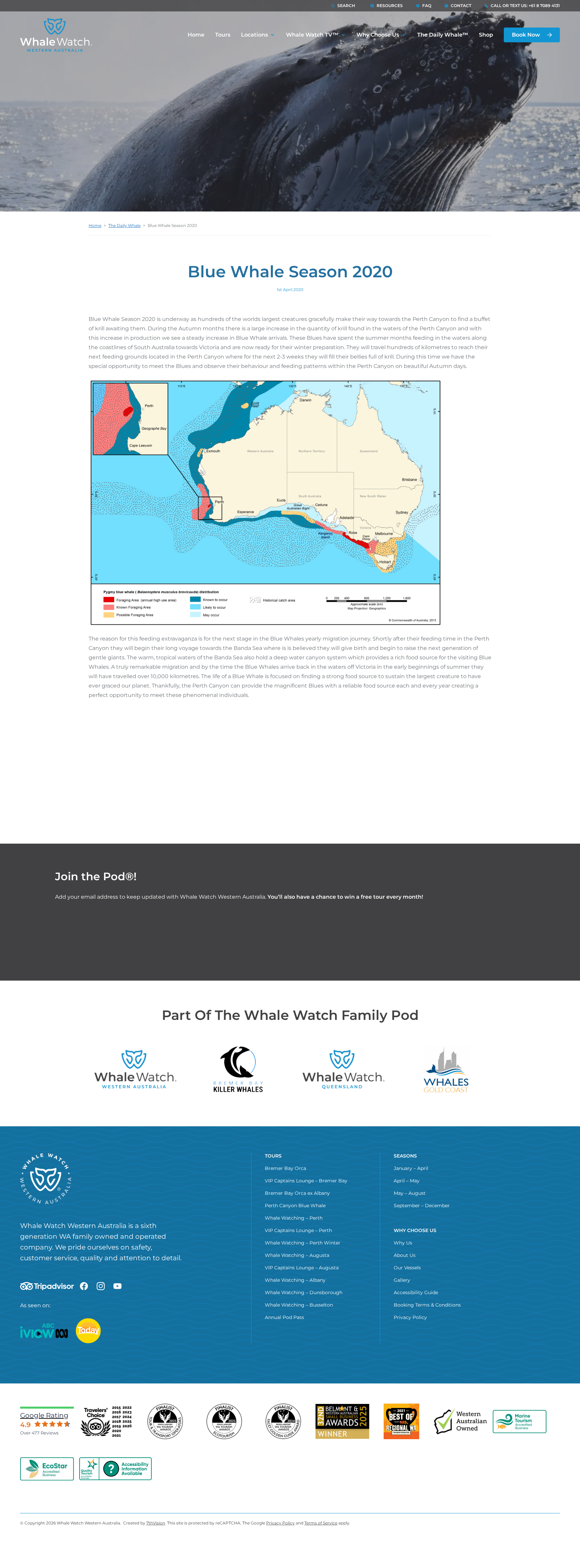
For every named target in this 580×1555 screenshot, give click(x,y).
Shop (486, 35)
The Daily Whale (124, 225)
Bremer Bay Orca (285, 1168)
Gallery (402, 1280)
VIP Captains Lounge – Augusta (302, 1268)
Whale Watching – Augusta (297, 1255)
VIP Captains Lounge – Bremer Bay (306, 1181)
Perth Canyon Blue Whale (295, 1206)
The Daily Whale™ (442, 35)
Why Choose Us (377, 35)
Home (196, 35)
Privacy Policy (410, 1317)
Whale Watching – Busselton (299, 1305)
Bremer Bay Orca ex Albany (297, 1193)
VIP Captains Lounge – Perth (298, 1230)
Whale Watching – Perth (294, 1218)
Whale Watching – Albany (295, 1280)
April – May (407, 1181)
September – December (422, 1206)
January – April (411, 1168)
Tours (222, 35)
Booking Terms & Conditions (427, 1305)
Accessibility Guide (416, 1292)
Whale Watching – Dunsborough (303, 1292)
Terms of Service (320, 1522)
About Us (405, 1255)
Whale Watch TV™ (312, 35)
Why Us (403, 1243)
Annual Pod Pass (284, 1317)
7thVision (155, 1522)
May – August (410, 1193)
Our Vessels (407, 1268)
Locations (254, 35)
